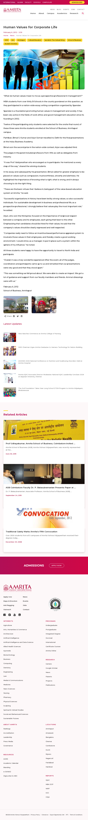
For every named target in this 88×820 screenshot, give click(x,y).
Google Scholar (52, 668)
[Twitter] (9, 615)
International (9, 2)
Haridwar (49, 767)
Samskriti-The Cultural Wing (55, 40)
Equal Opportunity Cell (57, 815)
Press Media (8, 741)
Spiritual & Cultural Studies (13, 710)
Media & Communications (13, 680)
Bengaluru (50, 737)
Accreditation (8, 733)
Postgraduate (51, 629)
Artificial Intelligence (11, 638)
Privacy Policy (35, 815)
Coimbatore (50, 746)
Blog (59, 9)
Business (6, 659)
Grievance (45, 815)
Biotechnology (9, 655)
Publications (50, 685)
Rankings (6, 729)
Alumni (20, 2)
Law (5, 676)
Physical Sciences (10, 701)
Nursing (6, 693)
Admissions (77, 2)
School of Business (74, 40)
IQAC (48, 780)
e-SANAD (7, 772)
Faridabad (50, 762)
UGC (47, 793)
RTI (67, 815)
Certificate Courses (53, 646)
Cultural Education (34, 40)
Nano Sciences (9, 689)
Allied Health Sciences (12, 646)
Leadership (7, 737)
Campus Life (47, 2)
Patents (49, 676)
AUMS (5, 759)
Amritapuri (21, 40)
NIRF (48, 788)
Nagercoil (49, 758)
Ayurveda (7, 651)
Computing (7, 663)
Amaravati (49, 733)
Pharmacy (7, 697)
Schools (36, 2)
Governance (8, 746)
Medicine (6, 684)
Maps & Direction (10, 601)
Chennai (49, 741)
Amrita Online (51, 651)
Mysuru (48, 754)
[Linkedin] (19, 615)
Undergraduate (51, 625)
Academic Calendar (10, 763)
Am (13, 40)
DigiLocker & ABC (10, 776)
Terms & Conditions (76, 815)
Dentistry (7, 668)
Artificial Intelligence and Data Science (18, 642)
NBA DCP (49, 784)
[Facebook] (4, 615)
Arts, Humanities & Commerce (15, 629)
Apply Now (57, 565)
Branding (6, 767)
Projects (49, 681)
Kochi (48, 750)
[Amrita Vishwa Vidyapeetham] (12, 10)
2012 (6, 40)
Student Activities (11, 44)
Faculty (28, 2)
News (52, 9)
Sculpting (7, 706)
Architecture (8, 634)
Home (5, 35)
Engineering (8, 672)
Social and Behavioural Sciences (15, 714)
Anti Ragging (8, 605)
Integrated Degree (53, 634)
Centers (49, 664)
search (83, 13)
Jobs (73, 9)
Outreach (7, 609)
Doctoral (49, 638)
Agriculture (7, 625)
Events (66, 9)
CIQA (48, 797)
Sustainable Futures (11, 718)
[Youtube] (15, 614)
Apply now (7, 597)
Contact (81, 9)
